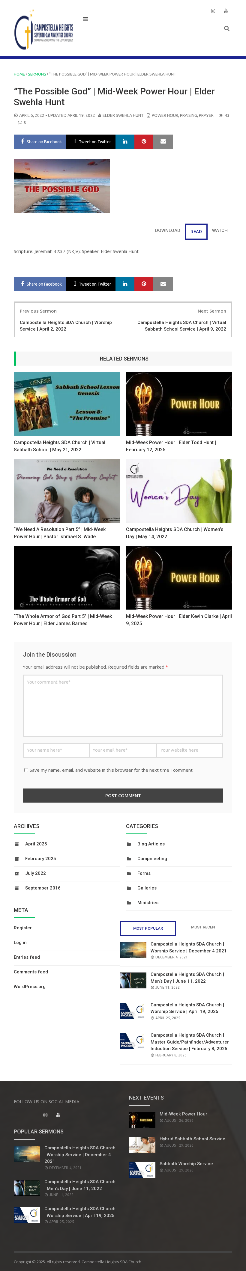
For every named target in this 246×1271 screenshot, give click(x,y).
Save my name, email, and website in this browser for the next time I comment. (112, 770)
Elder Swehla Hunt (123, 115)
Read (196, 231)
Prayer (206, 115)
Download (167, 230)
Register (23, 928)
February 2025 (40, 858)
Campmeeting (152, 858)
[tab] (220, 230)
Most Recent (204, 927)
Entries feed (27, 957)
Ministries (147, 902)
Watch (220, 230)
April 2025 (36, 844)
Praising (188, 115)
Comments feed (31, 972)
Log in (20, 942)
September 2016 (43, 888)
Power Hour (165, 115)
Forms (144, 873)
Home (19, 74)
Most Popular (148, 928)
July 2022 (35, 873)
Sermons (37, 74)
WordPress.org (30, 986)
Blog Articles (151, 844)
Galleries (147, 888)
